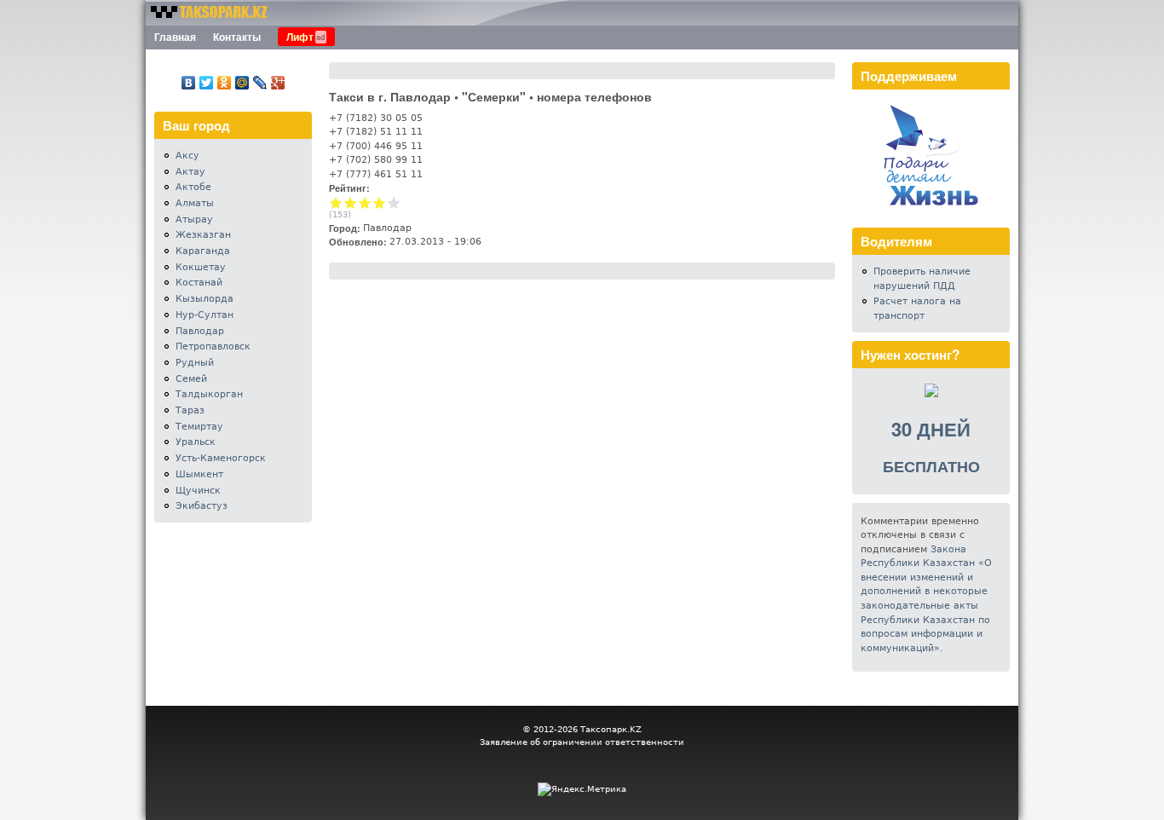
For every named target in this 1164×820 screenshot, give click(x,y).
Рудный (195, 362)
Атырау (194, 219)
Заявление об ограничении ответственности (582, 742)
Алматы (195, 203)
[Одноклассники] (224, 83)
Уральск (196, 442)
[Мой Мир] (242, 83)
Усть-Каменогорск (221, 458)
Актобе (193, 187)
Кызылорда (204, 298)
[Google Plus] (278, 83)
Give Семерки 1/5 (336, 202)
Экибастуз (202, 505)
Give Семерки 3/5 (365, 202)
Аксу (187, 155)
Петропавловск (213, 346)
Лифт (300, 36)
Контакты (237, 36)
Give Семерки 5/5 (394, 202)
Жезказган (203, 234)
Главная (175, 36)
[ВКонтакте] (189, 83)
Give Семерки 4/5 (379, 202)
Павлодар (200, 331)
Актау (190, 171)
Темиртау (199, 426)
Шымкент (199, 474)
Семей (191, 378)
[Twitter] (207, 83)
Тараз (190, 410)
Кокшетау (201, 267)
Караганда (203, 251)
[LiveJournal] (260, 83)
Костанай (199, 282)
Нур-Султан (204, 314)
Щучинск (198, 490)
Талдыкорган (209, 394)
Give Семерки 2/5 (350, 202)
